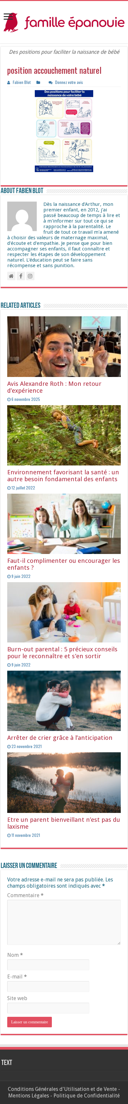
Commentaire (25, 895)
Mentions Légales (28, 1096)
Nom (15, 955)
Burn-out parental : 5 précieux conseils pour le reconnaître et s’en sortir (62, 653)
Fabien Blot (22, 82)
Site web (17, 998)
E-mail (17, 977)
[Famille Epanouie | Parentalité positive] (64, 22)
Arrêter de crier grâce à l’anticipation (60, 737)
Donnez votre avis (69, 82)
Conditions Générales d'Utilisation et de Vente (62, 1089)
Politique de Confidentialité (86, 1096)
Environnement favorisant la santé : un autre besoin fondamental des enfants (63, 476)
